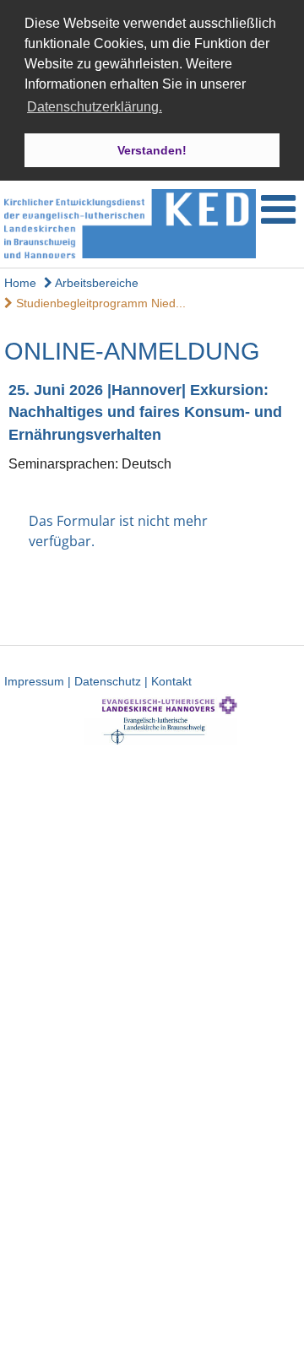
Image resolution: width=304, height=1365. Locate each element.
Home (20, 283)
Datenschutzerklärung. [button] (94, 107)
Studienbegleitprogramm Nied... (99, 303)
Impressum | (39, 681)
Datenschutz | (112, 681)
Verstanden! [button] (152, 150)
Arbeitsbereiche (95, 283)
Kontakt (171, 681)
